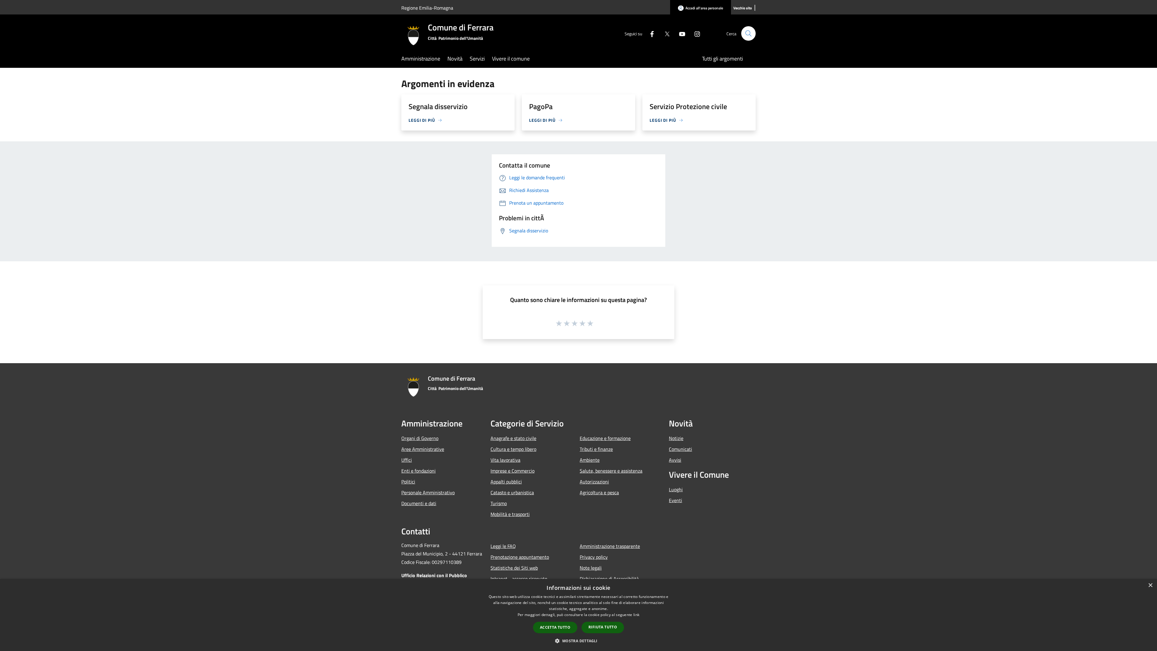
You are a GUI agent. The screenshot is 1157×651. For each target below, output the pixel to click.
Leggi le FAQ (503, 546)
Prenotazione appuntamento (520, 557)
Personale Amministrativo (428, 492)
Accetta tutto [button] (555, 627)
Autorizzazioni (594, 481)
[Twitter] (665, 33)
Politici (408, 481)
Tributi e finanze (596, 449)
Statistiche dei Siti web (514, 567)
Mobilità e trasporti (510, 514)
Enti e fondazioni (418, 470)
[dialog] (578, 615)
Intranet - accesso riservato (519, 578)
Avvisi (675, 460)
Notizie (676, 438)
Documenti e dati (418, 503)
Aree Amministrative (422, 449)
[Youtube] (680, 33)
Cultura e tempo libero (513, 449)
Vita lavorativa (505, 460)
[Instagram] (695, 33)
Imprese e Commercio (513, 470)
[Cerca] (748, 33)
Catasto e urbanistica (512, 492)
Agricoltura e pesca (599, 492)
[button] (578, 641)
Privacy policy (594, 557)
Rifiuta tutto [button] (602, 627)
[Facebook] (650, 33)
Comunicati (680, 449)
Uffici (406, 460)
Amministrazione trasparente (610, 546)
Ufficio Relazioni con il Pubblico (434, 575)
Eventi (675, 500)
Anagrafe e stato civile (513, 438)
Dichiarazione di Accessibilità (609, 578)
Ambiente (590, 460)
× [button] (1150, 585)
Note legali (591, 567)
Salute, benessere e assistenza (611, 470)
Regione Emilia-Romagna (427, 7)
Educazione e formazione (605, 438)
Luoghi (676, 489)
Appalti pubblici (506, 481)
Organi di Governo (419, 438)
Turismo (499, 503)
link (636, 614)
